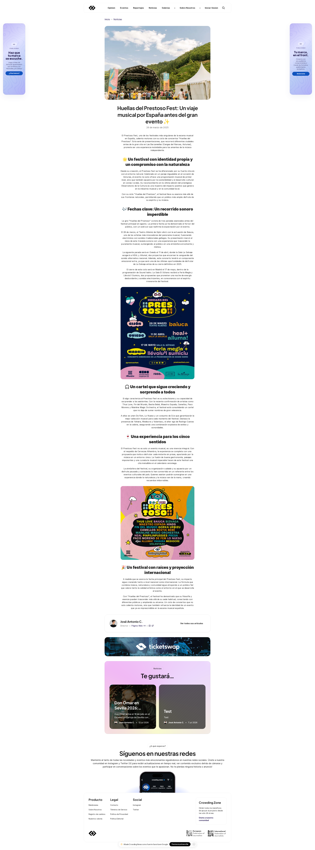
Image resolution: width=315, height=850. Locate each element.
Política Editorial (116, 819)
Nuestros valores (95, 819)
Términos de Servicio (118, 810)
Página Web (137, 625)
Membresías (93, 805)
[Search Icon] (223, 8)
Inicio (107, 19)
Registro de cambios (97, 814)
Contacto (114, 805)
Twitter (136, 810)
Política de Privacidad (119, 814)
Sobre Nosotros (95, 810)
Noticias (117, 19)
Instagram (137, 805)
